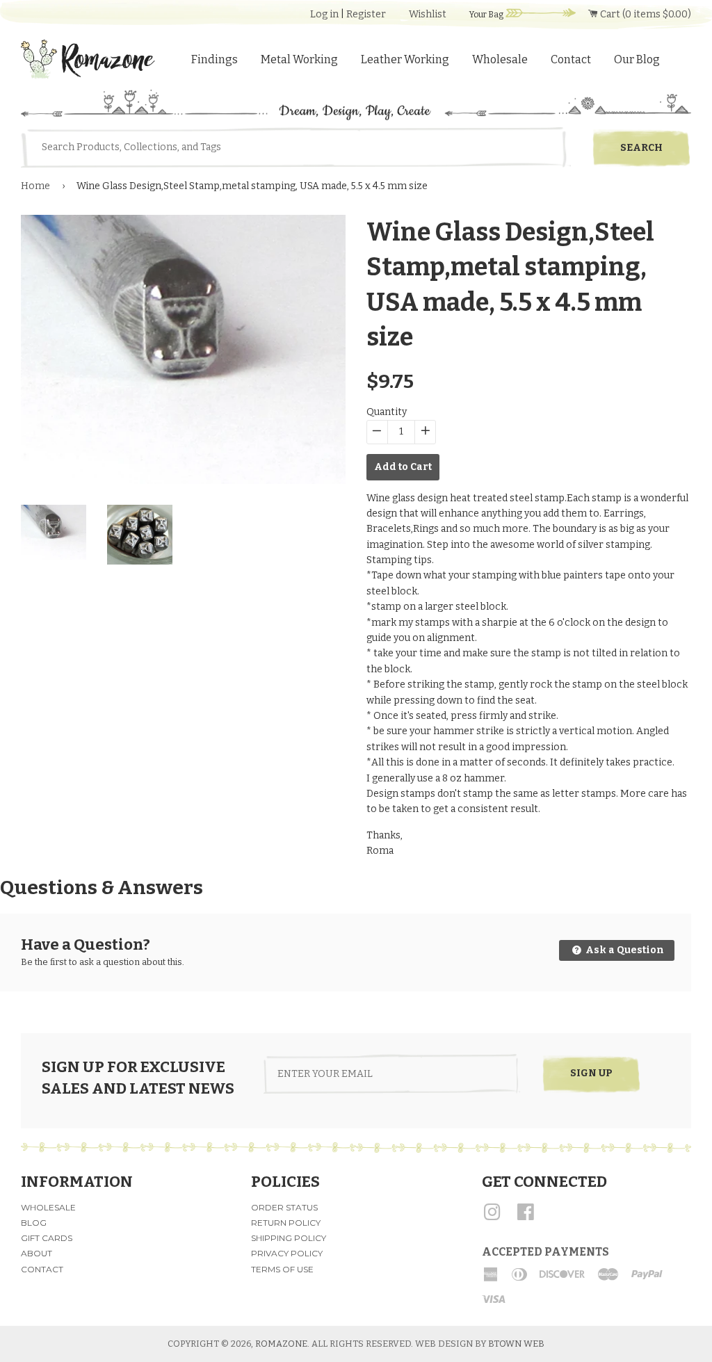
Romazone (281, 1343)
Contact (571, 59)
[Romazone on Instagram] (492, 1217)
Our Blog (637, 59)
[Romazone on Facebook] (525, 1217)
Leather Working (405, 59)
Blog (34, 1222)
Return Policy (286, 1222)
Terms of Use (282, 1269)
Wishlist (427, 14)
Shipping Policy (288, 1238)
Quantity (386, 412)
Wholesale (500, 59)
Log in (324, 14)
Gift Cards (46, 1238)
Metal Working (299, 59)
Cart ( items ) (644, 14)
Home (35, 186)
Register (366, 14)
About (36, 1253)
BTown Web (516, 1343)
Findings (214, 59)
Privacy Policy (287, 1253)
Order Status (284, 1207)
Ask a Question (623, 950)
